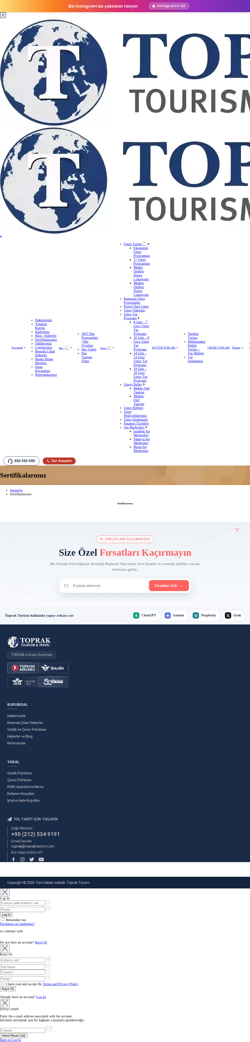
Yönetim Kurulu (41, 326)
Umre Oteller (133, 384)
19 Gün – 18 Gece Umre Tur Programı (140, 374)
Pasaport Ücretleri (136, 423)
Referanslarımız (46, 375)
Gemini (178, 615)
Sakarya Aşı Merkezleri (142, 441)
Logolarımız (43, 347)
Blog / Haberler (46, 336)
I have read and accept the (41, 984)
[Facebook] (13, 859)
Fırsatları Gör (169, 586)
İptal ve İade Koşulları (23, 800)
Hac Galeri (89, 349)
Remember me (15, 920)
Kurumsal (17, 347)
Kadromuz (42, 332)
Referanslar (16, 743)
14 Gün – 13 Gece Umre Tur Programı (140, 359)
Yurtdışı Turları (193, 336)
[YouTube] (41, 859)
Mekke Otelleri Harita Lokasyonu (141, 273)
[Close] (5, 892)
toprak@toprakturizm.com (32, 846)
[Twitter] (31, 859)
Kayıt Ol (41, 942)
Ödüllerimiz (43, 343)
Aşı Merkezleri (134, 427)
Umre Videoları (134, 310)
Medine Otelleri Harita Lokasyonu (141, 289)
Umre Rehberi (133, 408)
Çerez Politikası (19, 780)
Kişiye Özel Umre (136, 306)
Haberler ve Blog (19, 736)
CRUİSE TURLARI (218, 347)
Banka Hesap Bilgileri (44, 361)
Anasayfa (16, 490)
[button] (3, 17)
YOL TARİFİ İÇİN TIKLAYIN (36, 819)
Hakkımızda (43, 320)
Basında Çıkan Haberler (45, 353)
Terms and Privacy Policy (60, 984)
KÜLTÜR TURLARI (163, 347)
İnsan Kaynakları (42, 369)
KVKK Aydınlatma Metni (25, 787)
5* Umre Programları (142, 261)
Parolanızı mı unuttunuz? (17, 924)
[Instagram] (22, 859)
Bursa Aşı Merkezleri (141, 449)
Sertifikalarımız (46, 339)
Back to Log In (10, 1040)
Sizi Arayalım (62, 461)
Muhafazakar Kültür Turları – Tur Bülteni (197, 347)
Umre (105, 348)
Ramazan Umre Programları (134, 300)
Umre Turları (135, 244)
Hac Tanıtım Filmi (87, 357)
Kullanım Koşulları (20, 794)
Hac (64, 348)
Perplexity (208, 615)
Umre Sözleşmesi (136, 419)
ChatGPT (149, 615)
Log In (41, 997)
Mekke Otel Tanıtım (142, 390)
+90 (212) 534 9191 (35, 834)
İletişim (236, 347)
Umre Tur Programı (131, 316)
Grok (237, 615)
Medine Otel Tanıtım (139, 400)
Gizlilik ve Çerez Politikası (26, 729)
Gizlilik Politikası (19, 773)
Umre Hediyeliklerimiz (135, 414)
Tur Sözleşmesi (195, 359)
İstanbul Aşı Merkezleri (142, 433)
